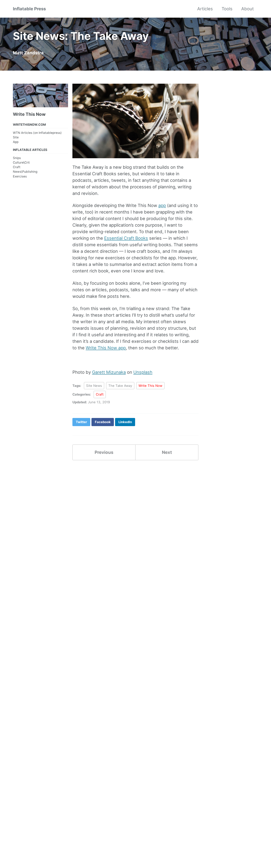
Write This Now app (106, 347)
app (162, 205)
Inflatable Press (29, 8)
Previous (104, 452)
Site (16, 137)
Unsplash (142, 372)
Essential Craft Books (126, 238)
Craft (16, 167)
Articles (205, 8)
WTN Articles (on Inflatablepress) (37, 133)
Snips (17, 158)
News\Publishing (25, 171)
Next (167, 452)
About (247, 8)
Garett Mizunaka (109, 372)
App (15, 142)
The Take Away (120, 386)
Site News (94, 386)
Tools (227, 8)
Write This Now (150, 386)
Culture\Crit (21, 162)
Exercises (20, 176)
